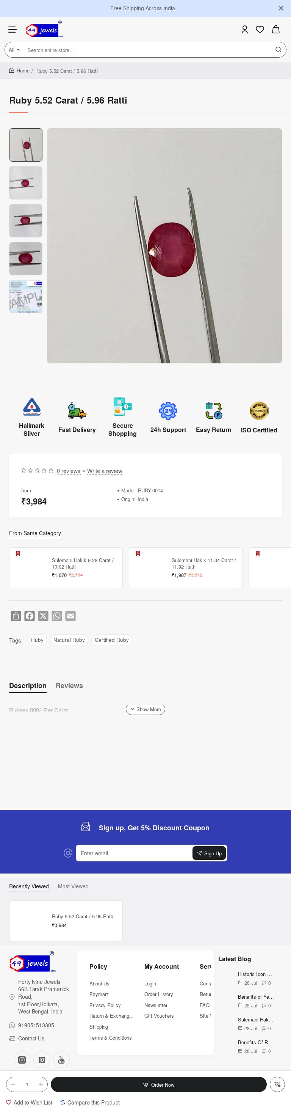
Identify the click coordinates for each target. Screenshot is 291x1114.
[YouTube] (61, 1059)
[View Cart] (275, 29)
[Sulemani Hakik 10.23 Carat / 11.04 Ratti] (269, 568)
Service (210, 967)
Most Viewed (73, 886)
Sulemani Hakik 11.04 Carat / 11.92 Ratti (204, 563)
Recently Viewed (29, 886)
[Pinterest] (41, 1059)
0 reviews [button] (69, 471)
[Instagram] (22, 1059)
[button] (159, 1084)
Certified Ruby (112, 639)
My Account (161, 967)
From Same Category (35, 533)
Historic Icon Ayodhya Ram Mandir (256, 974)
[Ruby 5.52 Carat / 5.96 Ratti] (30, 921)
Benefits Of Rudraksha (256, 1042)
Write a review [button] (104, 471)
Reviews (69, 685)
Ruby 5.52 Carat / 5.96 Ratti (82, 916)
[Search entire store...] (278, 49)
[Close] (281, 8)
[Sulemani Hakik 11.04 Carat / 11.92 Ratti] (149, 568)
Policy (98, 967)
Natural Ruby (69, 639)
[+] (40, 1084)
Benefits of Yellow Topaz (256, 997)
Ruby (37, 639)
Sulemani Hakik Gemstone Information (256, 1020)
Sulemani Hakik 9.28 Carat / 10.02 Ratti (83, 563)
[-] (12, 1084)
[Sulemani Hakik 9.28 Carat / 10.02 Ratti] (30, 568)
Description (28, 685)
